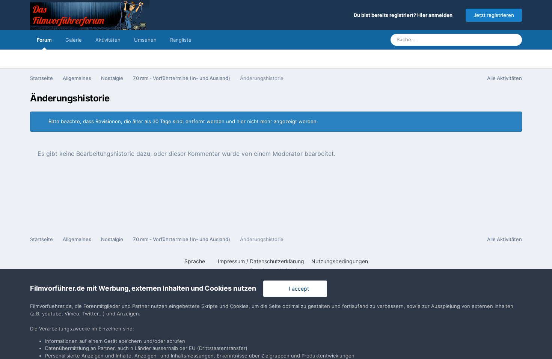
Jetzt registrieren (494, 15)
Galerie (73, 40)
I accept (297, 288)
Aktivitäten (108, 40)
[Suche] (514, 40)
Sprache (195, 261)
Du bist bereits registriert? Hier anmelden (404, 15)
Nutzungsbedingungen (339, 261)
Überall (488, 39)
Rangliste (181, 40)
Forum (44, 40)
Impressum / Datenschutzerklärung (261, 261)
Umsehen (145, 40)
